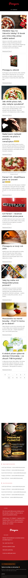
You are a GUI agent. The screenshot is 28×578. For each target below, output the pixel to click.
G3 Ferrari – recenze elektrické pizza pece (16, 467)
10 (16, 378)
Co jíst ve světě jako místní (9, 553)
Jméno (3, 573)
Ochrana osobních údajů (9, 546)
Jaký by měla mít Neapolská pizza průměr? (10, 282)
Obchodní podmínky (8, 550)
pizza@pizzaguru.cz (7, 539)
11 (20, 378)
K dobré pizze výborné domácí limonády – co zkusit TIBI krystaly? (13, 356)
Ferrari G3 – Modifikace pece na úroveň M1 (13, 179)
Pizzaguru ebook (10, 70)
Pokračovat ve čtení (7, 51)
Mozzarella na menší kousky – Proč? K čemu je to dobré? (13, 321)
